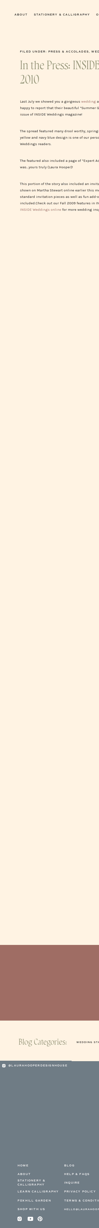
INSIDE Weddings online (40, 209)
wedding (88, 101)
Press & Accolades (68, 51)
